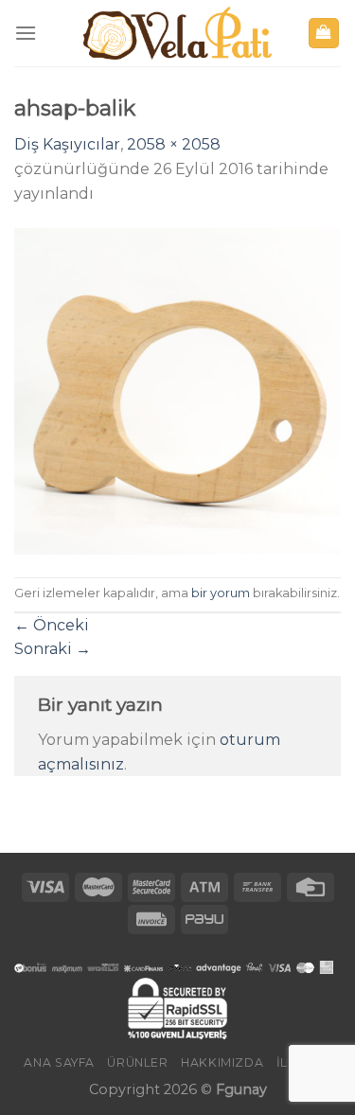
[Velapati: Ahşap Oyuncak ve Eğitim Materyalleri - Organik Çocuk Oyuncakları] (178, 34)
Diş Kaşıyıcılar (67, 144)
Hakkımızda (222, 1062)
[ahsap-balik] (177, 390)
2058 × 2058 (174, 144)
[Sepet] (324, 33)
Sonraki (52, 649)
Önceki (51, 625)
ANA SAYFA (59, 1062)
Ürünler (137, 1062)
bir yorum (220, 593)
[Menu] (25, 32)
